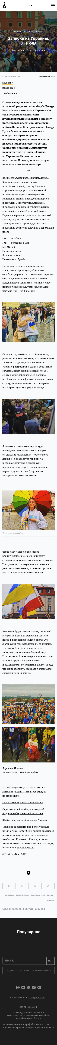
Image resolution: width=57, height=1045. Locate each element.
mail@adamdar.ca (37, 997)
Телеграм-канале (34, 127)
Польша (39, 31)
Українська (8, 93)
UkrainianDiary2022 (38, 895)
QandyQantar (10, 895)
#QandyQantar (25, 847)
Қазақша (7, 88)
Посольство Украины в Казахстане (22, 802)
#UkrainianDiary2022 (14, 854)
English (6, 83)
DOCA (30, 31)
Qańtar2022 (24, 831)
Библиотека (20, 31)
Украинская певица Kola (12, 533)
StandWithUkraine (22, 895)
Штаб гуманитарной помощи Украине (25, 820)
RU (28, 5)
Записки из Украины (50, 897)
